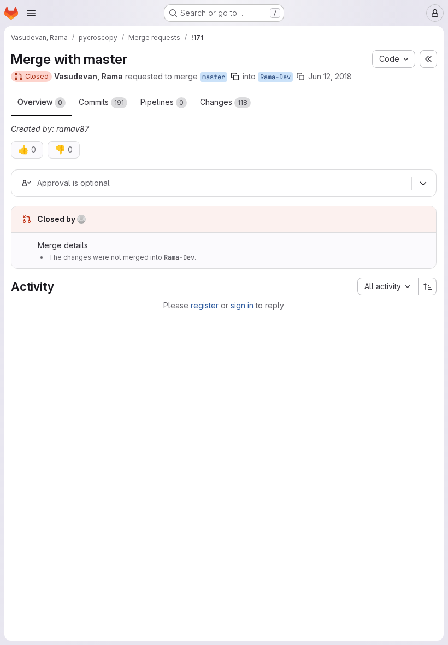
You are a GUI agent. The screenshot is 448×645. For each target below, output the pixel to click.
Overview (39, 102)
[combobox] (387, 286)
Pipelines (162, 102)
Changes (223, 102)
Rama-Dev (275, 77)
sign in (242, 305)
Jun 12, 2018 (330, 76)
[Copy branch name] (234, 76)
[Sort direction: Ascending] (428, 286)
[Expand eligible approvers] (422, 183)
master (213, 77)
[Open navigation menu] (31, 13)
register (205, 305)
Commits (101, 102)
